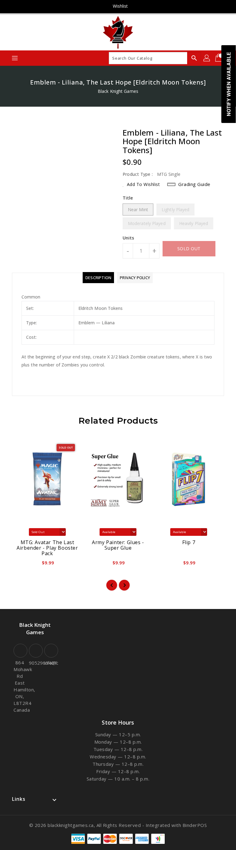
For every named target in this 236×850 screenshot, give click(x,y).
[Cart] (219, 58)
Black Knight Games (118, 91)
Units (128, 238)
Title (128, 198)
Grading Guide (194, 184)
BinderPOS (195, 825)
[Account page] (207, 58)
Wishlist (120, 6)
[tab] (98, 277)
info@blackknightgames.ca (50, 663)
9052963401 (35, 663)
